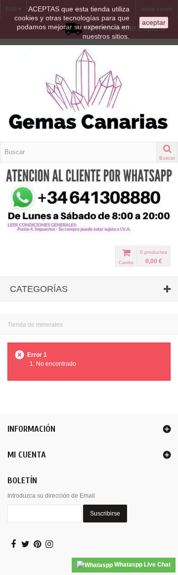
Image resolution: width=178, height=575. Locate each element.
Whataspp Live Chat (142, 564)
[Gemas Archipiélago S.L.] (89, 90)
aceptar (154, 22)
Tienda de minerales (35, 324)
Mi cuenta (26, 455)
